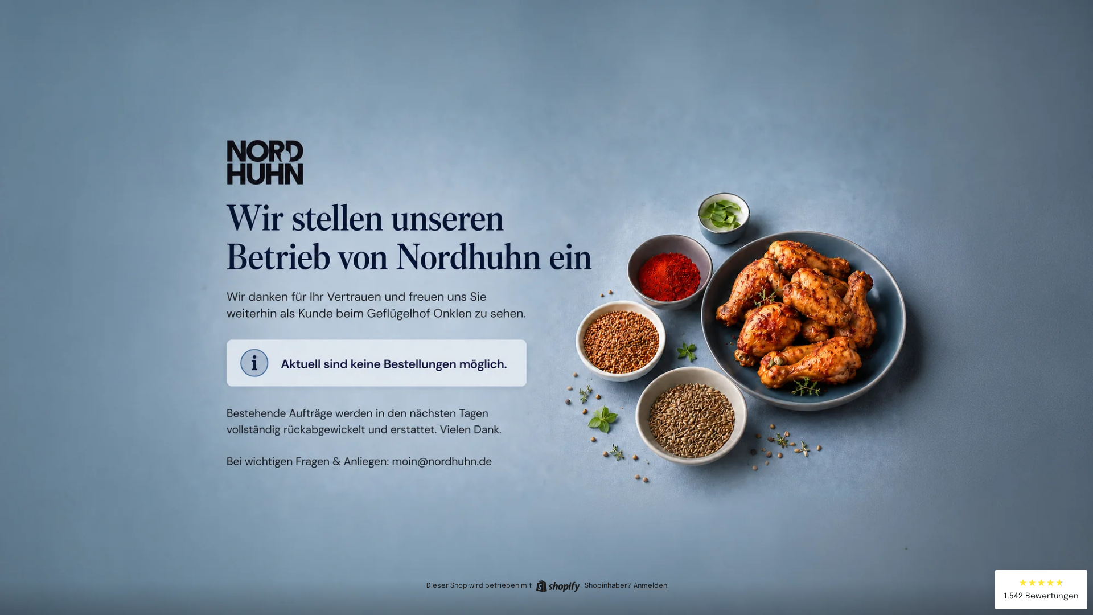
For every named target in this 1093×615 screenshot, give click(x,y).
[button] (1041, 589)
